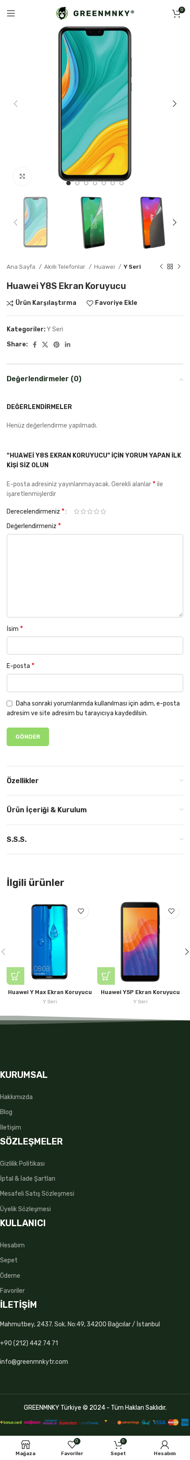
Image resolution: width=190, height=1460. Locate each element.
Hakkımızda (16, 1097)
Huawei (105, 266)
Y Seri (132, 266)
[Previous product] (161, 267)
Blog (6, 1112)
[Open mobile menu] (11, 13)
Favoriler (12, 1291)
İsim (15, 628)
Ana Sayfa (22, 266)
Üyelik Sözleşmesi (25, 1209)
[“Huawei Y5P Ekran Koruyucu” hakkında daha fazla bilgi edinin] (106, 976)
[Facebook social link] (34, 344)
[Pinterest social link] (56, 344)
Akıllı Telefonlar (65, 266)
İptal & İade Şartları (27, 1178)
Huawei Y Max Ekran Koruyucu (50, 992)
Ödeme (10, 1276)
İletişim (10, 1127)
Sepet (9, 1260)
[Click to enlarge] (22, 176)
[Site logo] (95, 13)
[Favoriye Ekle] (80, 911)
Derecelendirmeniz (36, 511)
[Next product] (179, 267)
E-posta (20, 665)
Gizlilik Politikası (22, 1163)
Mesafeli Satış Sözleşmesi (37, 1193)
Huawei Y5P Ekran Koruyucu (140, 992)
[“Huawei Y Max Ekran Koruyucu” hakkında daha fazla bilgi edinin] (15, 976)
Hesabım (12, 1245)
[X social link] (45, 344)
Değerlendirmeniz (34, 526)
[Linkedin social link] (67, 344)
